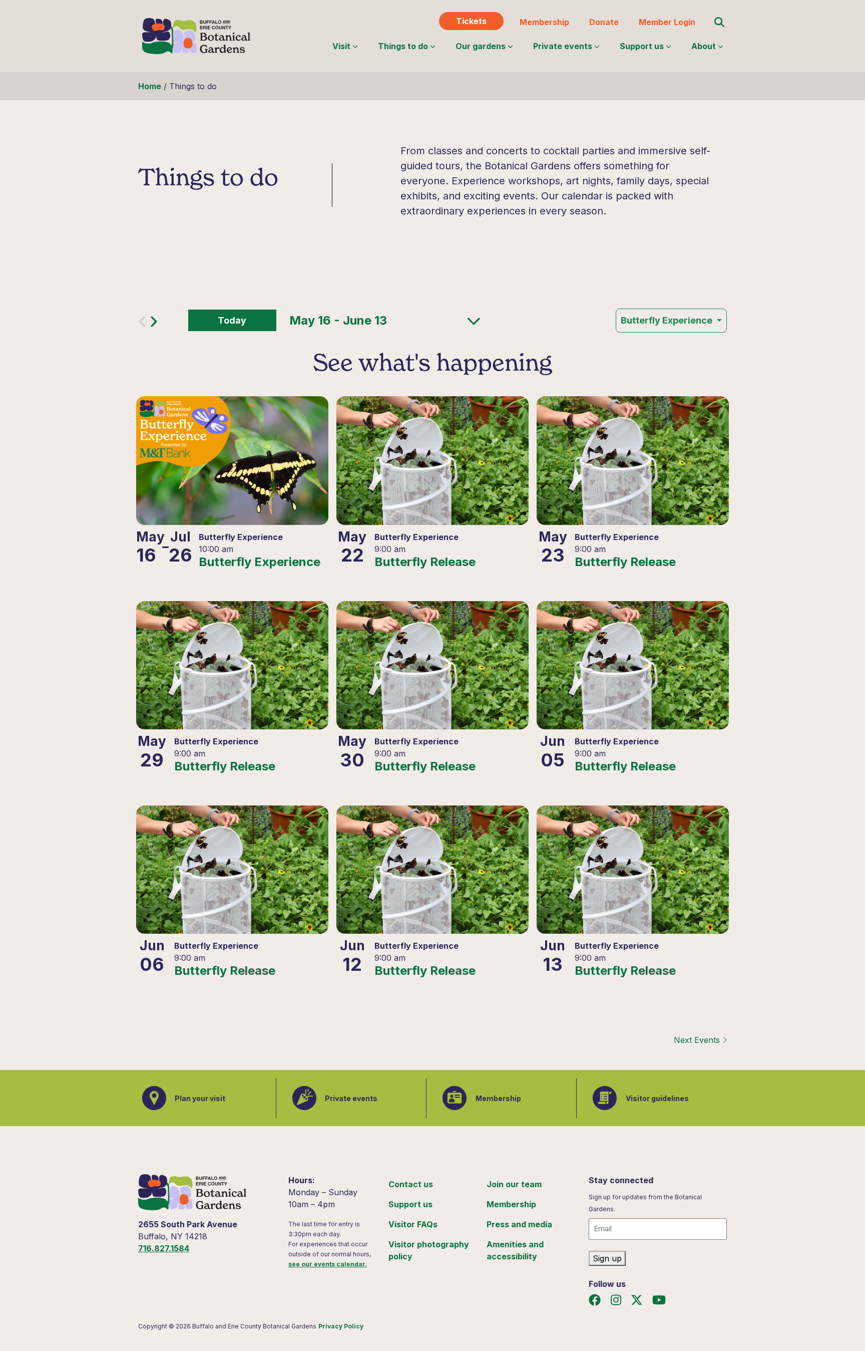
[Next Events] (153, 324)
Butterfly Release (425, 562)
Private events (562, 46)
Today (232, 320)
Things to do (403, 46)
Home (149, 86)
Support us (642, 46)
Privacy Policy (340, 1326)
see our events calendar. (327, 1264)
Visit (341, 46)
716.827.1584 (163, 1248)
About (703, 46)
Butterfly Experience (667, 320)
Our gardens (481, 46)
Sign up (607, 1258)
